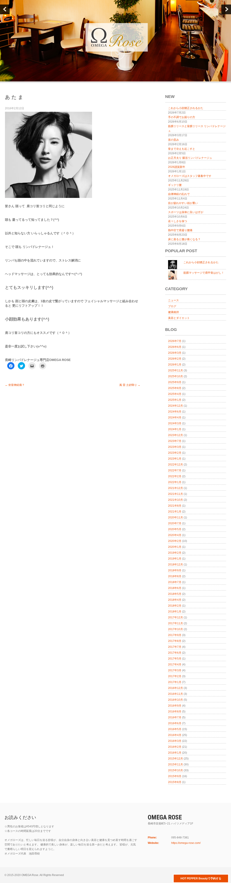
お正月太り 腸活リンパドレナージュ (190, 157)
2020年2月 (174, 541)
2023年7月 (174, 441)
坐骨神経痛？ (15, 385)
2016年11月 (175, 693)
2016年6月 (174, 723)
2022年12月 (175, 464)
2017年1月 (174, 682)
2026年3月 (174, 352)
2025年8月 (174, 388)
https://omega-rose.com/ (186, 843)
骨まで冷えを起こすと (181, 148)
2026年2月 (174, 358)
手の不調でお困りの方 (181, 117)
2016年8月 (174, 711)
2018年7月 (174, 582)
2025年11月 (175, 370)
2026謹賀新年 (176, 167)
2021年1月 (174, 511)
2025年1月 (174, 399)
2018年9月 (174, 570)
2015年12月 (175, 758)
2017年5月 (174, 658)
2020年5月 (174, 529)
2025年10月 (175, 376)
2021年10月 (175, 499)
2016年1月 (174, 752)
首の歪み (173, 139)
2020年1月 (174, 546)
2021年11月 (175, 494)
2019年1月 (174, 558)
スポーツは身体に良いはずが (185, 212)
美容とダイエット (179, 318)
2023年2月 (174, 452)
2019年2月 (174, 552)
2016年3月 (174, 741)
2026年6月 (174, 347)
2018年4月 (174, 599)
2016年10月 (175, 699)
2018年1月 (174, 611)
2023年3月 (174, 447)
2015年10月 (175, 770)
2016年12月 (175, 688)
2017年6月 (174, 652)
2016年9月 (174, 705)
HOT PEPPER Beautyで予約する (200, 878)
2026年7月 (174, 341)
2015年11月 (175, 764)
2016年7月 (174, 717)
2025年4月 (174, 394)
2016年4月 (174, 735)
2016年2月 (174, 746)
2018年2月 (174, 605)
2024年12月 (175, 405)
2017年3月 (174, 670)
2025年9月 (174, 382)
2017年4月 (174, 664)
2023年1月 (174, 458)
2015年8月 (174, 782)
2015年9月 (174, 776)
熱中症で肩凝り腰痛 (180, 230)
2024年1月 (174, 429)
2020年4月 (174, 535)
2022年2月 (174, 476)
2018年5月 (174, 594)
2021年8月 (174, 505)
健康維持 (173, 312)
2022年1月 (174, 482)
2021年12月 (175, 488)
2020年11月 (175, 517)
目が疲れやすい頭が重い (183, 203)
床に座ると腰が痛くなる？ (184, 239)
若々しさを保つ (177, 221)
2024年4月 (174, 417)
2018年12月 (175, 564)
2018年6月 (174, 588)
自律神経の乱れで (179, 194)
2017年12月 (175, 617)
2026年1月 (174, 364)
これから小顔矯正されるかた (185, 108)
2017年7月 (174, 646)
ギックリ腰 (175, 185)
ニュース (173, 300)
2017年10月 (175, 629)
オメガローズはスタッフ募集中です (189, 176)
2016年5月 (174, 729)
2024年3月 (174, 423)
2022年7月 (174, 470)
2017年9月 (174, 635)
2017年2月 (174, 676)
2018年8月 (174, 576)
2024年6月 (174, 411)
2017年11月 (175, 623)
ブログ (172, 306)
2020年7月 (174, 523)
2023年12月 (175, 435)
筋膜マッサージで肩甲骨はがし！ (203, 272)
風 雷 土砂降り (129, 385)
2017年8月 (174, 641)
